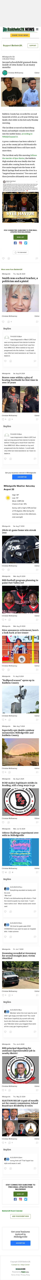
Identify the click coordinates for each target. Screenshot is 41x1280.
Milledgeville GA (8, 57)
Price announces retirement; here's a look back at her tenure (20, 631)
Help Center (25, 1265)
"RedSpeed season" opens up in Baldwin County (18, 681)
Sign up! (20, 237)
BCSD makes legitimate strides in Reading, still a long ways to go (19, 784)
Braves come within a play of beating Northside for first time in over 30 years (20, 380)
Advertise (22, 477)
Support (32, 45)
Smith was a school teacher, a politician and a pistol (20, 280)
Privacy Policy (25, 1275)
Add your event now (20, 1216)
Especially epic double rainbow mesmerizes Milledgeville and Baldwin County (18, 733)
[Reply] (9, 258)
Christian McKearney (15, 73)
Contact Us (15, 1265)
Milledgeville (6, 274)
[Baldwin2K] (18, 29)
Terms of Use (15, 1275)
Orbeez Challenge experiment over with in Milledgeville (20, 834)
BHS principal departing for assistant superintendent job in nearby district (18, 1051)
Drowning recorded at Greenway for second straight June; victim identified (19, 956)
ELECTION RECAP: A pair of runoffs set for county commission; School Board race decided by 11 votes (20, 1103)
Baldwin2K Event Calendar (12, 1211)
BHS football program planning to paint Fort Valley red (20, 581)
